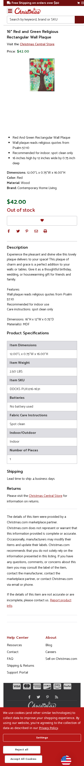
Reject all (21, 749)
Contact (13, 652)
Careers (50, 652)
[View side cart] (82, 3)
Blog (48, 645)
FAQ (10, 659)
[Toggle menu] (10, 11)
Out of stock (21, 210)
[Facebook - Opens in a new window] (28, 697)
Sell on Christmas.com (61, 659)
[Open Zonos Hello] (64, 758)
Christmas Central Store (37, 44)
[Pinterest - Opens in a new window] (46, 697)
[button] (8, 231)
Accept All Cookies (23, 759)
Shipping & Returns (20, 666)
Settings (42, 738)
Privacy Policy (48, 728)
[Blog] (55, 697)
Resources (14, 645)
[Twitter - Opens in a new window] (37, 697)
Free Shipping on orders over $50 (35, 3)
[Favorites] (42, 221)
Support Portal (17, 672)
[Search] (79, 20)
